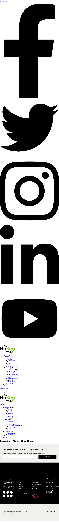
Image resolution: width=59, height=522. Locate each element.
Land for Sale (34, 488)
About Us (20, 484)
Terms (48, 511)
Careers (19, 488)
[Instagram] (29, 224)
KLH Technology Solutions (9, 513)
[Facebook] (29, 97)
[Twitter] (29, 156)
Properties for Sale (35, 482)
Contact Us (20, 486)
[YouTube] (29, 344)
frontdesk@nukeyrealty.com (52, 486)
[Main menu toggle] (2, 404)
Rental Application (4, 390)
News (19, 482)
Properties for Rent (35, 480)
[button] (10, 356)
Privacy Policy (53, 511)
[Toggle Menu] (12, 356)
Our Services (21, 480)
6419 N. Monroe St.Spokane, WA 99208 (50, 479)
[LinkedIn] (29, 291)
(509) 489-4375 (3, 1)
